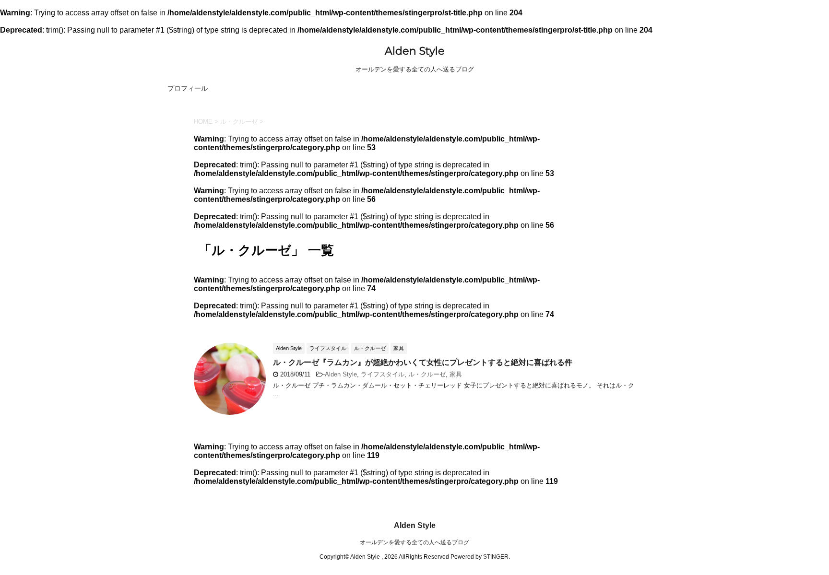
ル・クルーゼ (427, 374)
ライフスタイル (382, 374)
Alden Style (415, 51)
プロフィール (187, 88)
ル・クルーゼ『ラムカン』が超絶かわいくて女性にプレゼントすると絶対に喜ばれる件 (422, 362)
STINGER (496, 556)
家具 (456, 374)
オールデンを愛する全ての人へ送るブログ (414, 542)
